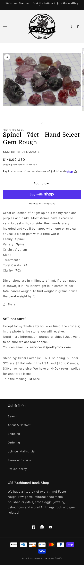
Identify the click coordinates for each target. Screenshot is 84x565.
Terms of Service (19, 460)
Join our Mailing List (22, 451)
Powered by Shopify (53, 558)
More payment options (42, 203)
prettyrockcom (36, 558)
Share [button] (11, 304)
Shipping (7, 164)
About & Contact (19, 425)
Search (13, 416)
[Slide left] (33, 122)
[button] (5, 26)
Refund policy (17, 468)
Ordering (14, 442)
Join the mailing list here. (22, 379)
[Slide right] (50, 122)
